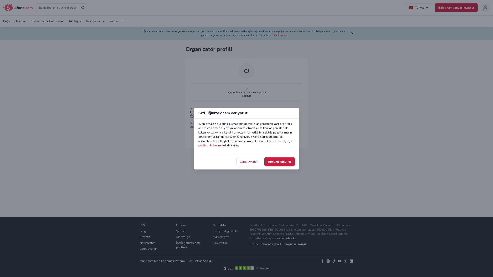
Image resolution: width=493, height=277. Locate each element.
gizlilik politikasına (209, 145)
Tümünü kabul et (279, 162)
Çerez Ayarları (249, 162)
